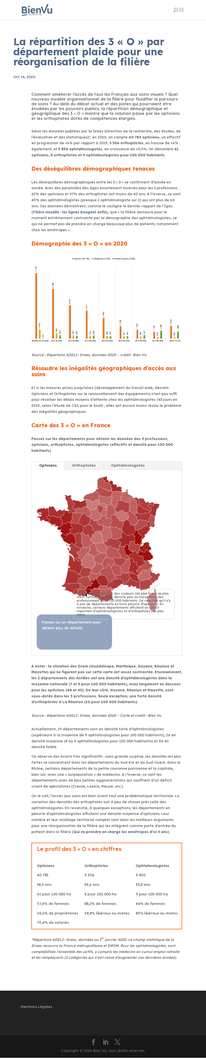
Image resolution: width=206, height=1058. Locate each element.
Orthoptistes (84, 465)
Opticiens (48, 465)
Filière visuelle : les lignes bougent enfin (70, 212)
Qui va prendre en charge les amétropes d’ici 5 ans (120, 832)
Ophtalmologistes (128, 465)
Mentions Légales (36, 1006)
